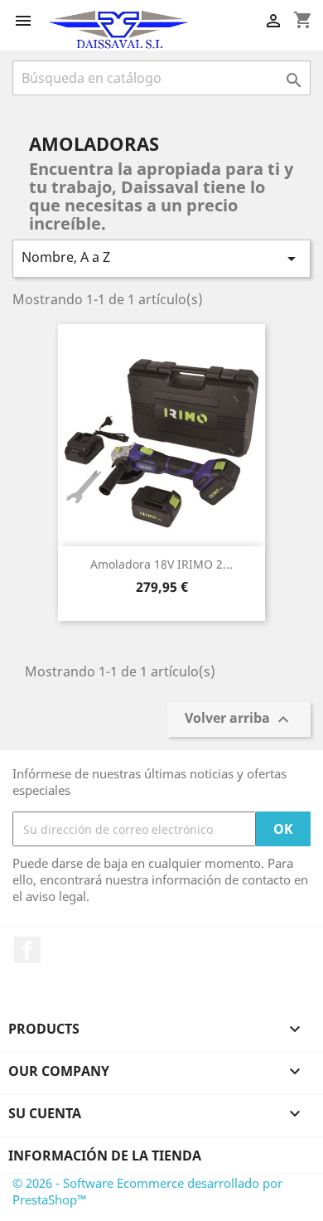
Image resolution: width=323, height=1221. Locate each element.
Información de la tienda (104, 1155)
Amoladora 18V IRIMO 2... (161, 564)
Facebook (27, 950)
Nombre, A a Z (161, 258)
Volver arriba (239, 720)
